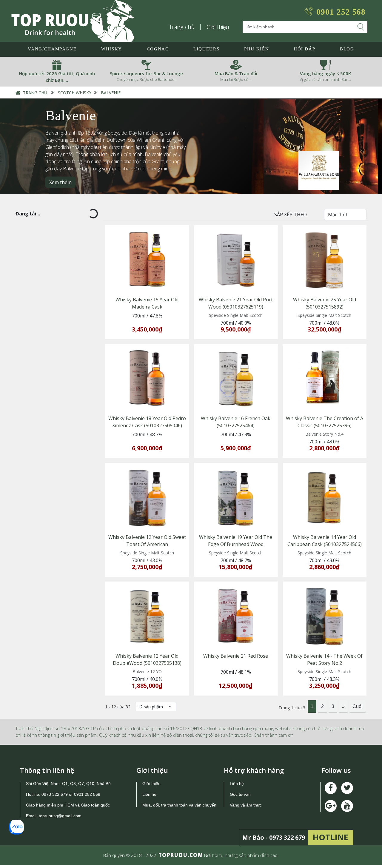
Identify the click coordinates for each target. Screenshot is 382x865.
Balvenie (111, 92)
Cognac (158, 49)
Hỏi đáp (304, 49)
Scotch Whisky (74, 92)
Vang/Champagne (52, 49)
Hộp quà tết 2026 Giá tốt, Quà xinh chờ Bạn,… (57, 76)
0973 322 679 (54, 794)
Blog (347, 49)
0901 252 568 (341, 11)
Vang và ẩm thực (246, 805)
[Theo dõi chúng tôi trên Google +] (347, 806)
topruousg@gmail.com (61, 815)
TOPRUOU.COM (180, 855)
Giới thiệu (218, 26)
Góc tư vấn (240, 794)
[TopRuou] (73, 21)
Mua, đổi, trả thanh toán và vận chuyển (179, 805)
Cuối (357, 706)
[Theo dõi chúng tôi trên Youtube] (331, 806)
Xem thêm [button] (60, 182)
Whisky (111, 49)
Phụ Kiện (256, 49)
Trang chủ (182, 26)
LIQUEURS (206, 49)
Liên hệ (149, 794)
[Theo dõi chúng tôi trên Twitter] (347, 788)
